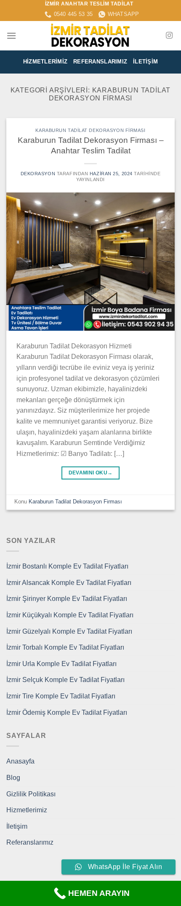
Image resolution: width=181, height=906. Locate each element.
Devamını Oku (91, 473)
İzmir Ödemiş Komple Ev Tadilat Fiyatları (66, 712)
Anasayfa (20, 761)
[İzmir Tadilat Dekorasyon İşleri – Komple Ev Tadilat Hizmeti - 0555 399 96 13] (90, 35)
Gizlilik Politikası (31, 794)
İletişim (145, 61)
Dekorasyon (38, 173)
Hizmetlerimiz (45, 61)
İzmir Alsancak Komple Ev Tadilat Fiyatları (68, 582)
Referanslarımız (100, 61)
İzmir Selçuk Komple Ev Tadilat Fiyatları (65, 679)
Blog (13, 777)
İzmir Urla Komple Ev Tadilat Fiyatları (61, 663)
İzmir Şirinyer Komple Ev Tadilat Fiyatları (66, 598)
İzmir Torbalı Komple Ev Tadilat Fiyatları (65, 647)
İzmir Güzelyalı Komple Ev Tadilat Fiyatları (69, 631)
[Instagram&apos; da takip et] (169, 36)
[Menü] (11, 35)
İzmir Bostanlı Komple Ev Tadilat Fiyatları (67, 566)
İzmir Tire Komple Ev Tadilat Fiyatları (60, 696)
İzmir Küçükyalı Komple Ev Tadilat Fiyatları (69, 615)
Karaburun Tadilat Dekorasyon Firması (90, 130)
